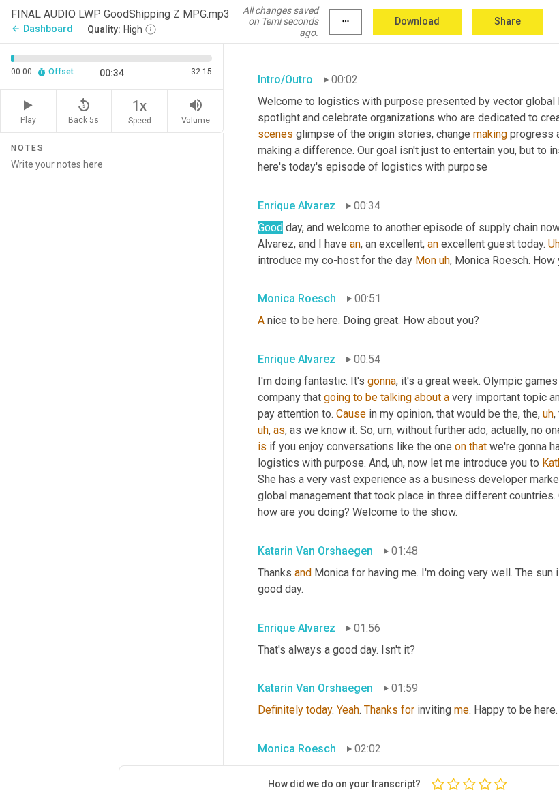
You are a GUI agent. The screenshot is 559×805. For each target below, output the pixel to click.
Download (417, 21)
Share (507, 21)
